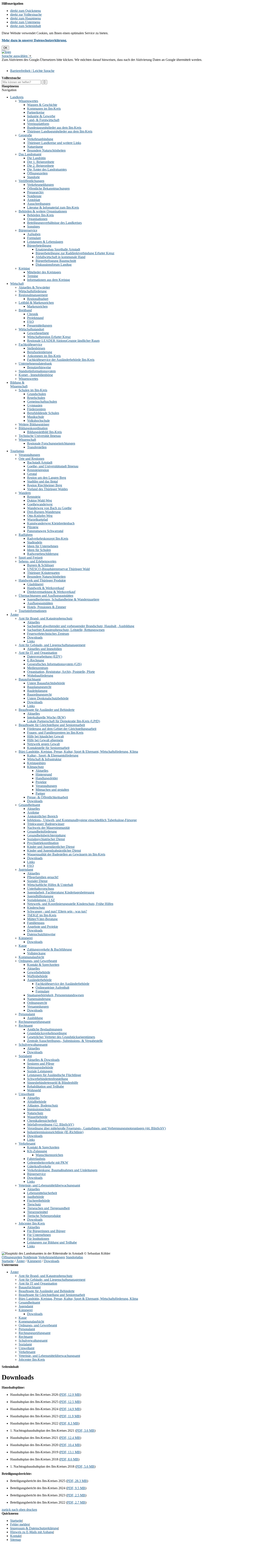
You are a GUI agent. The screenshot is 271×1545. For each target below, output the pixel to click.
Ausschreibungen (38, 203)
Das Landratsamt (30, 154)
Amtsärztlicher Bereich (42, 816)
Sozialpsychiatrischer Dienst (46, 839)
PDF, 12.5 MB (70, 1402)
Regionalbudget (37, 299)
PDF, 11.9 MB (70, 1416)
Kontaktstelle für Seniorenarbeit (48, 748)
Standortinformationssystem (37, 371)
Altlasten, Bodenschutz (42, 1105)
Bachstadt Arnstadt (39, 462)
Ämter (14, 614)
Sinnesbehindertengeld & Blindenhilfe (52, 1082)
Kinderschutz (36, 907)
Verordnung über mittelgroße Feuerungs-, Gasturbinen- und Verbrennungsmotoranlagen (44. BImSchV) (96, 1128)
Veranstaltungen (29, 455)
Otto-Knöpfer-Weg (40, 515)
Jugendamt (26, 869)
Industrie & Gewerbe (41, 116)
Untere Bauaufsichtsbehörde (46, 683)
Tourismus (17, 451)
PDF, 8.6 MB (69, 1459)
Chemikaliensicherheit (42, 1120)
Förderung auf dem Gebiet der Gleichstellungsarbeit (61, 729)
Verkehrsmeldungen (40, 184)
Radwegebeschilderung (42, 554)
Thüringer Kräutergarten (43, 573)
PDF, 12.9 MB (70, 1394)
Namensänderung (39, 999)
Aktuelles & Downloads (43, 1060)
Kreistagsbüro (36, 763)
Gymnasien (34, 405)
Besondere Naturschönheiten (46, 150)
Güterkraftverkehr (39, 1166)
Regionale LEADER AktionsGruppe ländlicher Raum (63, 340)
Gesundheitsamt (29, 805)
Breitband (25, 310)
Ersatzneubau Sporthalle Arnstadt (58, 249)
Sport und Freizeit (31, 557)
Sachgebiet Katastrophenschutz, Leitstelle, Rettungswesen (66, 630)
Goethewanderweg (40, 504)
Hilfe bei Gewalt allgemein (45, 740)
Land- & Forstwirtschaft (43, 120)
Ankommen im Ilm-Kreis (44, 356)
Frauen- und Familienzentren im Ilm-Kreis (55, 732)
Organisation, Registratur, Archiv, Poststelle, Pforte (61, 671)
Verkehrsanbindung (40, 139)
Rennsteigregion (38, 470)
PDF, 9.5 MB (76, 1488)
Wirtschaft (17, 283)
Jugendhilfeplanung (40, 896)
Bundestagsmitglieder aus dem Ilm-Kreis (54, 127)
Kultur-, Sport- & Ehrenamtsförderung (52, 755)
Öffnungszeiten (37, 173)
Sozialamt (25, 1056)
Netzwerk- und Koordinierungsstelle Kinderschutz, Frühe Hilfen (70, 904)
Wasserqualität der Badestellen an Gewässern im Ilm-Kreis (66, 854)
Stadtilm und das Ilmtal (42, 481)
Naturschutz (35, 1113)
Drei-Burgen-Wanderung (44, 512)
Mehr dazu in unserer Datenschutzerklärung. (34, 40)
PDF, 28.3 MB (77, 1481)
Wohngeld (34, 1090)
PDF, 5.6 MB (85, 1466)
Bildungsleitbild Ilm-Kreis (44, 432)
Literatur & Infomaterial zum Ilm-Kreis (53, 207)
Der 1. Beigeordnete (40, 162)
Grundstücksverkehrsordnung (47, 1033)
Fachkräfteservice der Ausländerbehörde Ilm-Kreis (60, 359)
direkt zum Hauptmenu (25, 18)
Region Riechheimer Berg (44, 485)
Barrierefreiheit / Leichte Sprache (32, 71)
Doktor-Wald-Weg (39, 500)
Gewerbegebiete (38, 333)
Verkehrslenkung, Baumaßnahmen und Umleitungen (62, 1170)
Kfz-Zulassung (37, 1151)
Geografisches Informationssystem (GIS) (54, 664)
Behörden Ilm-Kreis (40, 215)
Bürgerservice (28, 230)
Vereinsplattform (38, 124)
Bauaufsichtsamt (30, 679)
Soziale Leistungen (40, 1071)
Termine (32, 276)
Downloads (35, 637)
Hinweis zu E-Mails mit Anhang (31, 1532)
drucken (31, 1509)
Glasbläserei (35, 584)
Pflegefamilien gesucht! (42, 877)
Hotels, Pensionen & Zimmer (46, 607)
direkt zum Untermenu (25, 22)
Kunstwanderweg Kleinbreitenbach (51, 523)
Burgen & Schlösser (40, 565)
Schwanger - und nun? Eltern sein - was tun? (57, 911)
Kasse (23, 945)
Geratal (32, 474)
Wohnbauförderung (40, 675)
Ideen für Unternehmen (42, 546)
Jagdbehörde (35, 1197)
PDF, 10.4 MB (70, 1445)
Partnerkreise (35, 112)
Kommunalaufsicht (31, 957)
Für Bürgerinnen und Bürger (46, 1231)
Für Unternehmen (39, 1235)
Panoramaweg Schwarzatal (45, 531)
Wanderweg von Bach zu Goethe (49, 508)
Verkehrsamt (27, 1143)
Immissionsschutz (39, 1109)
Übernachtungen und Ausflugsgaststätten (46, 595)
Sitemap (15, 1539)
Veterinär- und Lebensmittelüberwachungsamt (49, 1185)
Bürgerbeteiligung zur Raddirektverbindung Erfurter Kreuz (75, 253)
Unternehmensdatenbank (35, 363)
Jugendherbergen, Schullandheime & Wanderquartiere (63, 599)
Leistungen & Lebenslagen (45, 242)
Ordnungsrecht (37, 1002)
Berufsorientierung (39, 352)
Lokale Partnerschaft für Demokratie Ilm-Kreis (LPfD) (63, 721)
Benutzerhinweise (39, 367)
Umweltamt (26, 1094)
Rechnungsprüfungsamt (34, 1022)
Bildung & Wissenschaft (19, 384)
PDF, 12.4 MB (70, 1438)
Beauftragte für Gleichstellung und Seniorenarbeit (52, 725)
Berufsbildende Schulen (43, 413)
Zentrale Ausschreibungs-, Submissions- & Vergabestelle (65, 1041)
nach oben (18, 1509)
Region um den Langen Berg (46, 477)
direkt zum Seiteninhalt (25, 26)
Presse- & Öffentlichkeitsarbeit (47, 797)
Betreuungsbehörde (40, 1067)
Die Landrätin (36, 158)
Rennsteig (33, 496)
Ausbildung (35, 1018)
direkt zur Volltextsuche (26, 14)
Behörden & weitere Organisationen (43, 211)
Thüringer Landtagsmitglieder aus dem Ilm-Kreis (59, 131)
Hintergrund (44, 774)
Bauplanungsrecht (39, 687)
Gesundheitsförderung (42, 831)
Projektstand (35, 318)
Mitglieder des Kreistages (44, 272)
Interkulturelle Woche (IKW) (46, 717)
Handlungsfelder (47, 778)
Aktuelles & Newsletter (34, 287)
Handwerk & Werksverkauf (45, 588)
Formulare (34, 238)
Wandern (25, 493)
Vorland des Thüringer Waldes (47, 489)
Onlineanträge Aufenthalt (52, 987)
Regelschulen (36, 398)
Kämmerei (26, 938)
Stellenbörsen (36, 348)
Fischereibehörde (38, 1200)
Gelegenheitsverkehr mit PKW (47, 1162)
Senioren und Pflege (40, 1063)
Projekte (41, 782)
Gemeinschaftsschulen (42, 401)
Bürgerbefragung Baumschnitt (56, 261)
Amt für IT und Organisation (38, 652)
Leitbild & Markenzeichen (36, 302)
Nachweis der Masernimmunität (48, 827)
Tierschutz (34, 1204)
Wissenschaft (27, 439)
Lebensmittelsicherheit (42, 1193)
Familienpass (35, 923)
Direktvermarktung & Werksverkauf (51, 592)
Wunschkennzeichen (49, 1155)
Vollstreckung (36, 953)
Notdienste (34, 196)
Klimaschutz (35, 767)
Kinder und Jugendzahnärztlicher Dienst (54, 850)
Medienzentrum (37, 668)
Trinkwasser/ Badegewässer (45, 824)
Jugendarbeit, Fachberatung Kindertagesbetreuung (60, 892)
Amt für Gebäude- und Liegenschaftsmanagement (52, 645)
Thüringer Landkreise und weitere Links (54, 143)
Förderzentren (36, 409)
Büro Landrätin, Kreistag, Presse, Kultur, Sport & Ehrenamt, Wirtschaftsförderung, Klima (78, 751)
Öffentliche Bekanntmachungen (48, 188)
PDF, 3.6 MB (85, 1430)
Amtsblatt (33, 200)
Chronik (32, 314)
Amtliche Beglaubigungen (44, 1029)
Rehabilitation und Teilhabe (45, 1086)
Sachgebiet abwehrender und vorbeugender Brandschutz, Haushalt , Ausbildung (80, 626)
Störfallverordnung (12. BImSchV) (50, 1124)
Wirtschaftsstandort (31, 329)
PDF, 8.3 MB (69, 1423)
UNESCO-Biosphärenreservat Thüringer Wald (58, 569)
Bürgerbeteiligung (39, 245)
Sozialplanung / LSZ (41, 900)
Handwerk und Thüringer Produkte (42, 580)
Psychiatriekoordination (43, 843)
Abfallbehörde (36, 1101)
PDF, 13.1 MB (70, 1452)
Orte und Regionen (31, 458)
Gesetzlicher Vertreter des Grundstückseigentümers (61, 1037)
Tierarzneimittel (37, 1212)
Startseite (8, 1261)
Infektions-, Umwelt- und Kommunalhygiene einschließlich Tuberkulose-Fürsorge (82, 820)
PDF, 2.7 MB (76, 1502)
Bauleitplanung (37, 690)
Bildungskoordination (33, 428)
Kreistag (24, 268)
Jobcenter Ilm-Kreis (32, 1223)
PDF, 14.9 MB (70, 1409)
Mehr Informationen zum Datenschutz (27, 63)
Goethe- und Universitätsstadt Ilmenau (52, 466)
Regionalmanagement (33, 295)
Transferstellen (37, 447)
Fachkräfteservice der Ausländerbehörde (62, 983)
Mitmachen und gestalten (52, 789)
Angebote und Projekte (42, 926)
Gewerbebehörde (38, 972)
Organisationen (37, 219)
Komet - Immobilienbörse (36, 375)
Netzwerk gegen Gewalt (43, 744)
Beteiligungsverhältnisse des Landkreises (54, 222)
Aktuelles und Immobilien (44, 649)
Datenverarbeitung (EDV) (44, 656)
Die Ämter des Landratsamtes (47, 169)
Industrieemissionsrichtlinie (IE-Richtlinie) (55, 1132)
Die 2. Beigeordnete (40, 165)
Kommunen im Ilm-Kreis (44, 108)
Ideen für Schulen (39, 550)
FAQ (30, 321)
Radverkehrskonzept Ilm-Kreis (47, 538)
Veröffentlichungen (31, 181)
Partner (40, 793)
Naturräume (35, 146)
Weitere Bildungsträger (34, 424)
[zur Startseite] (6, 52)
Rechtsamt (26, 1025)
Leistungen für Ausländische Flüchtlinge (54, 1075)
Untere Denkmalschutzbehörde (48, 698)
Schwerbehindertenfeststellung (47, 1079)
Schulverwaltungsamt (33, 1044)
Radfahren (26, 534)
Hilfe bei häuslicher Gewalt (45, 736)
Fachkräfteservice (30, 344)
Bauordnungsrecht (39, 694)
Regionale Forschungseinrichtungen (51, 443)
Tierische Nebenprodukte (44, 1216)
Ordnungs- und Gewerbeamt (38, 961)
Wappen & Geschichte (42, 105)
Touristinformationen (33, 611)
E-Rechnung (35, 660)
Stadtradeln (34, 542)
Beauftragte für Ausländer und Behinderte (47, 710)
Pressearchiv (35, 192)
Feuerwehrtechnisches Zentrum (48, 633)
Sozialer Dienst (37, 881)
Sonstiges (33, 226)
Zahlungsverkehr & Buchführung (49, 949)
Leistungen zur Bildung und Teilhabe (52, 1242)
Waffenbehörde (37, 976)
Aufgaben (33, 234)
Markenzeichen (37, 306)
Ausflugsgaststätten (40, 603)
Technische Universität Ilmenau (40, 436)
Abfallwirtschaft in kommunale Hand (60, 257)
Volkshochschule (38, 420)
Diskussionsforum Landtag (54, 264)
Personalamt (27, 1014)
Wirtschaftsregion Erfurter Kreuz (49, 337)
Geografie (25, 135)
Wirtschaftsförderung (33, 291)
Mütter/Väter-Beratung (42, 919)
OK (5, 47)
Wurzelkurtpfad (37, 519)
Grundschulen (36, 394)
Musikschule (35, 417)
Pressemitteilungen (39, 325)
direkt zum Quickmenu (25, 10)
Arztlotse (33, 812)
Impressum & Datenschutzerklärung (34, 1528)
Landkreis (17, 97)
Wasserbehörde (37, 1117)
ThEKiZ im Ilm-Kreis (41, 915)
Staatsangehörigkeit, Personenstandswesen (55, 995)
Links (31, 641)
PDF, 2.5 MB (76, 1495)
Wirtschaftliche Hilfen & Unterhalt (50, 885)
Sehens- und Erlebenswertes (37, 561)
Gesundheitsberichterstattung (46, 835)
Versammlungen (38, 1006)
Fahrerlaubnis (36, 1158)
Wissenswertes (28, 101)
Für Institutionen (38, 1238)
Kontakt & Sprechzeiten (43, 964)
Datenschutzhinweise (41, 934)
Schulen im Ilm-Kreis (33, 390)
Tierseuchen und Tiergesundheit (48, 1208)
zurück (6, 1509)
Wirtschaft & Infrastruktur (44, 759)
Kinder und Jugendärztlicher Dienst (51, 846)
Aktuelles (33, 622)
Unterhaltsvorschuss (40, 888)
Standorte (33, 177)
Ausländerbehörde (39, 980)
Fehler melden (19, 1524)
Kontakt (15, 1536)
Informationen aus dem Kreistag (48, 280)
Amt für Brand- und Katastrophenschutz (45, 618)
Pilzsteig (32, 527)
